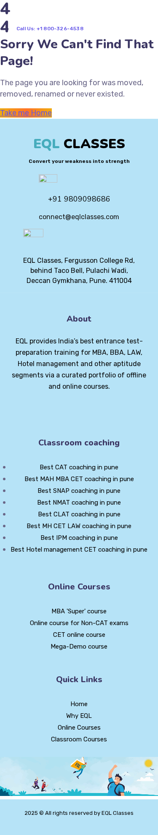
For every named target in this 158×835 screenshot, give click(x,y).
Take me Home (26, 113)
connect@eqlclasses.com (79, 217)
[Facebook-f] (65, 409)
